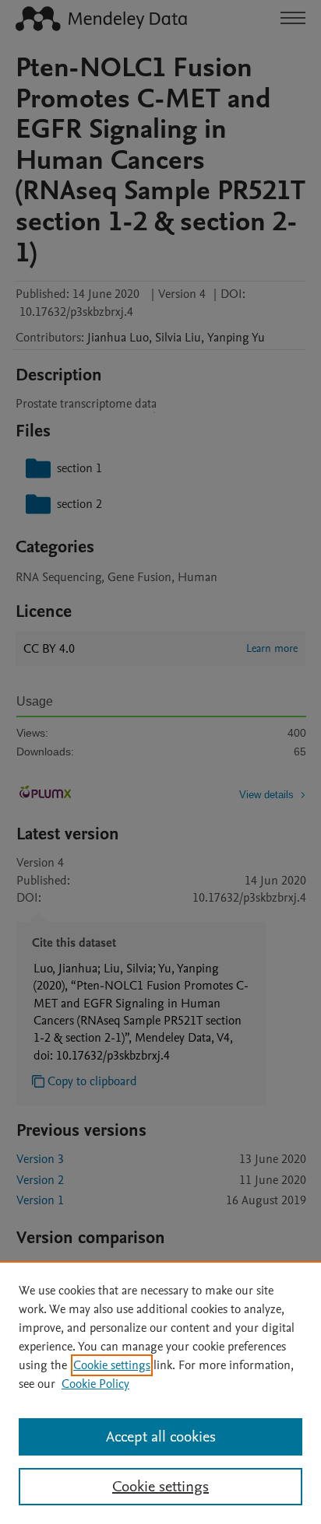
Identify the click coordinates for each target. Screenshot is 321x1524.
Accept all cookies (161, 1437)
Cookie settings (111, 1365)
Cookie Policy (95, 1384)
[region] (160, 1392)
